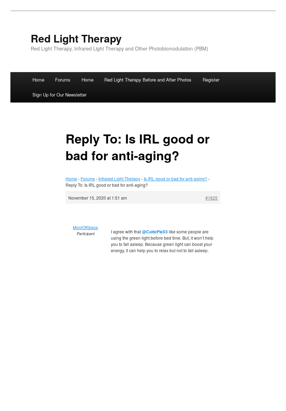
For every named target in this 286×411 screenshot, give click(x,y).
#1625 (211, 198)
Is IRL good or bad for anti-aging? (175, 178)
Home (38, 79)
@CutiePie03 (155, 231)
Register (211, 79)
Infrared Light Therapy (119, 178)
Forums (62, 79)
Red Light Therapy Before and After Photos (147, 79)
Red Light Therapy (76, 38)
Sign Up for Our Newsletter (59, 94)
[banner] (143, 43)
